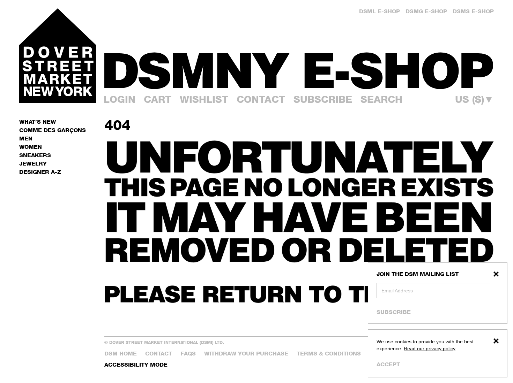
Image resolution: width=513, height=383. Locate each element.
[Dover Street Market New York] (57, 55)
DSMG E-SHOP (426, 11)
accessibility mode (136, 364)
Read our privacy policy (429, 348)
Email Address (397, 290)
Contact (261, 99)
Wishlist (204, 99)
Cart (157, 99)
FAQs (188, 353)
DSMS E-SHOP (473, 11)
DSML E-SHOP (379, 11)
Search (381, 99)
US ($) (474, 99)
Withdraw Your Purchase (246, 353)
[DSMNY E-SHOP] (299, 66)
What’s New (37, 121)
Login (119, 99)
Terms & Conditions (329, 353)
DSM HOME (120, 353)
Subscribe (394, 312)
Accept (388, 364)
